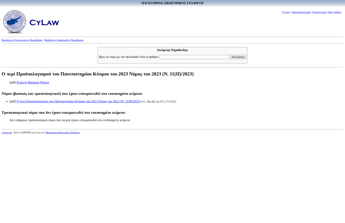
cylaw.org (7, 132)
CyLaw (286, 12)
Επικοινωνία (319, 12)
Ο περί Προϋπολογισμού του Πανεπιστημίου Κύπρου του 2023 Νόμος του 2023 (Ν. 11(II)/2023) (78, 101)
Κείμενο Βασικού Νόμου (33, 82)
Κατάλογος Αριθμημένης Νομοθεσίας (64, 40)
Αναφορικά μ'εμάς (301, 12)
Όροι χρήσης (334, 12)
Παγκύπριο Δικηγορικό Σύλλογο (63, 132)
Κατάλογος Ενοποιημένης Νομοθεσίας (22, 40)
